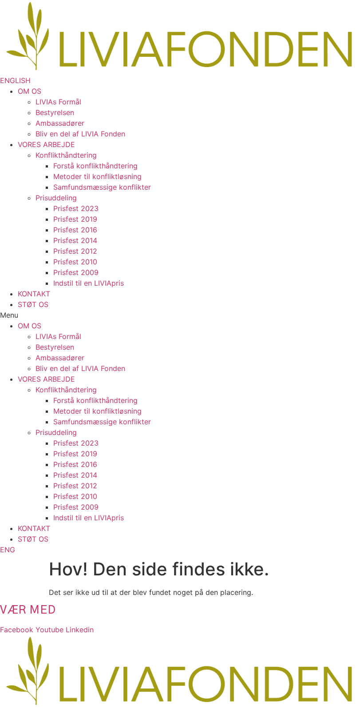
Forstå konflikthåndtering (95, 165)
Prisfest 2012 (75, 251)
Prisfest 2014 (75, 240)
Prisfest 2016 (75, 229)
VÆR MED (28, 610)
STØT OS (33, 304)
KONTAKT (34, 293)
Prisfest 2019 (75, 219)
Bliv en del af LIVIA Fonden (80, 133)
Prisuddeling (56, 197)
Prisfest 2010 (75, 261)
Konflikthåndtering (66, 155)
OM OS (29, 91)
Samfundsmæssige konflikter (102, 187)
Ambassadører (60, 123)
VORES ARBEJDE (46, 144)
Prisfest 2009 (76, 272)
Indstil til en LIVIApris (88, 283)
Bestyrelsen (55, 112)
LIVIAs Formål (58, 101)
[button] (15, 80)
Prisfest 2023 (76, 208)
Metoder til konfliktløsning (97, 176)
